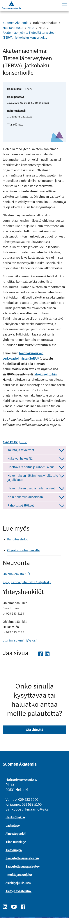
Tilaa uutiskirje (16, 842)
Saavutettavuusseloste (21, 858)
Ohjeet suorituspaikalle (23, 550)
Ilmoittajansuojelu (18, 874)
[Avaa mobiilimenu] (64, 5)
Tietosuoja (13, 850)
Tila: (10, 124)
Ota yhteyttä (34, 729)
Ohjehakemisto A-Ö (16, 574)
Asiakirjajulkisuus (18, 883)
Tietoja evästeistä (18, 891)
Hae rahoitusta (13, 28)
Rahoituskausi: (16, 110)
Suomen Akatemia (15, 23)
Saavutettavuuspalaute (22, 866)
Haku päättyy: (15, 97)
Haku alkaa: (14, 89)
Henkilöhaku (14, 817)
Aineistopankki (16, 833)
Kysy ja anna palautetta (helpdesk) (27, 582)
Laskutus (12, 825)
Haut (31, 28)
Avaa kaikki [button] (10, 442)
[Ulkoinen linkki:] (7, 906)
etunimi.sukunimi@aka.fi (20, 640)
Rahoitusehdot (17, 539)
